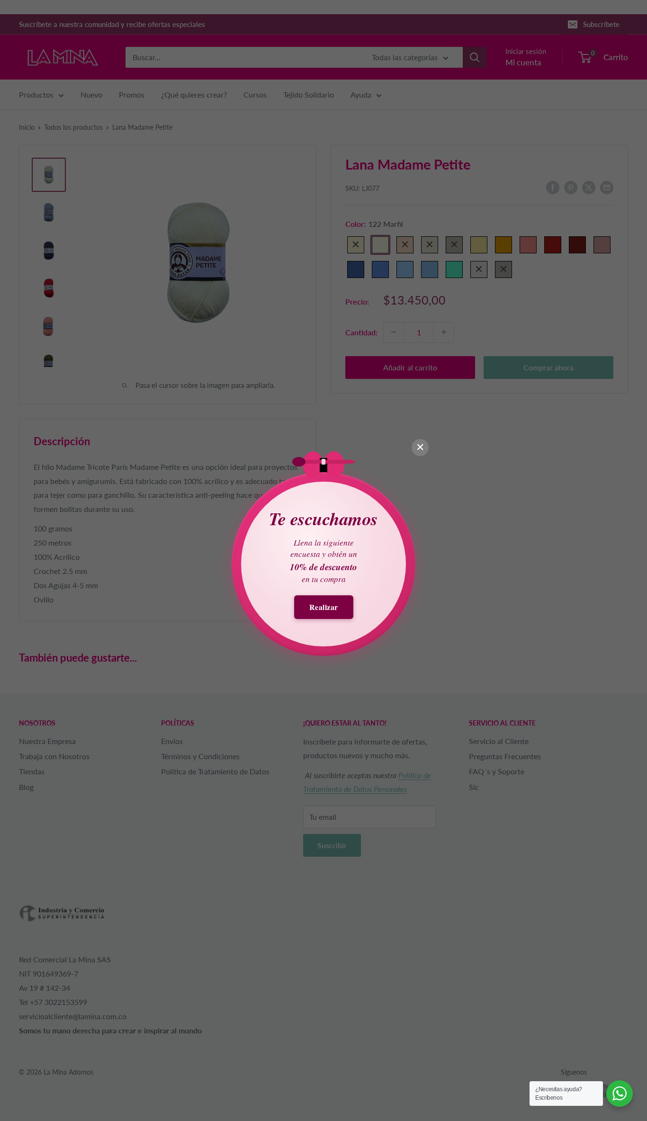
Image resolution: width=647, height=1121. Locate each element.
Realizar (323, 606)
